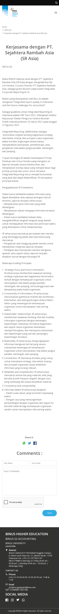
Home (4, 27)
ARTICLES (7, 30)
